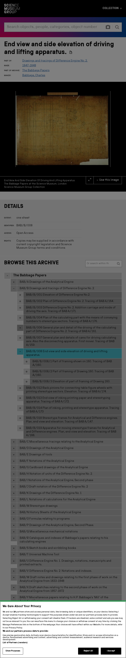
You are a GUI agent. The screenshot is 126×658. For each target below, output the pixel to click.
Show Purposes (13, 651)
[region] (63, 629)
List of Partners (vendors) (15, 643)
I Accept (111, 651)
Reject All (88, 651)
